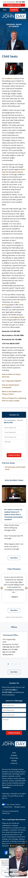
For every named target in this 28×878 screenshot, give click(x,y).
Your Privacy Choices (13, 804)
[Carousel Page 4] (20, 664)
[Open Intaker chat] (11, 877)
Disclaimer (14, 755)
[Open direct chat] (24, 842)
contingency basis (17, 317)
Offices (14, 627)
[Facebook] (6, 852)
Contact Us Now (14, 455)
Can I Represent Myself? (11, 381)
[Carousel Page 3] (16, 664)
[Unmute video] (18, 857)
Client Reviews (14, 569)
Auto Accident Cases (14, 480)
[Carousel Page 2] (12, 664)
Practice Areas (8, 463)
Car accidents (7, 78)
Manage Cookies (19, 807)
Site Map (14, 761)
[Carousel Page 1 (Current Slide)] (8, 664)
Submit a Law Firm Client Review (14, 617)
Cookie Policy (8, 807)
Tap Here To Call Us (14, 5)
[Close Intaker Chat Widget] (26, 842)
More (23, 10)
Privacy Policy (14, 758)
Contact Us (14, 10)
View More (14, 558)
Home (5, 10)
